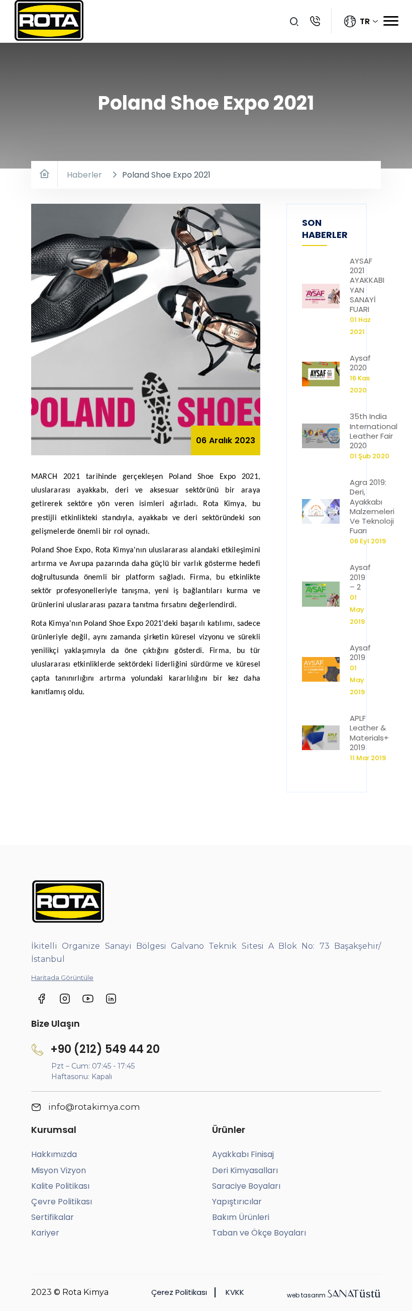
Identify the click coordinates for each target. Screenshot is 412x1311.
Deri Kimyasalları (245, 1170)
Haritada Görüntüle (62, 977)
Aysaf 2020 (360, 363)
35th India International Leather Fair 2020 (373, 431)
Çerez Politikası (179, 1292)
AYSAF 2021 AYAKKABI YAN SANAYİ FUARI (367, 285)
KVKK (235, 1292)
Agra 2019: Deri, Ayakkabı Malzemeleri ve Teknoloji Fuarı (372, 506)
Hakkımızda (54, 1154)
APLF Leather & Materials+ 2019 (369, 733)
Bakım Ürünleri (240, 1217)
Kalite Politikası (60, 1186)
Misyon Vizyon (58, 1170)
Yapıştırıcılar (237, 1201)
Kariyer (45, 1233)
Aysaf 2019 (360, 652)
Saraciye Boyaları (246, 1186)
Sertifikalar (52, 1217)
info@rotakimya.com (93, 1107)
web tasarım (334, 1295)
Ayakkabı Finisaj (243, 1154)
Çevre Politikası (61, 1201)
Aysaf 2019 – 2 (360, 577)
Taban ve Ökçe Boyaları (259, 1233)
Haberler (84, 175)
